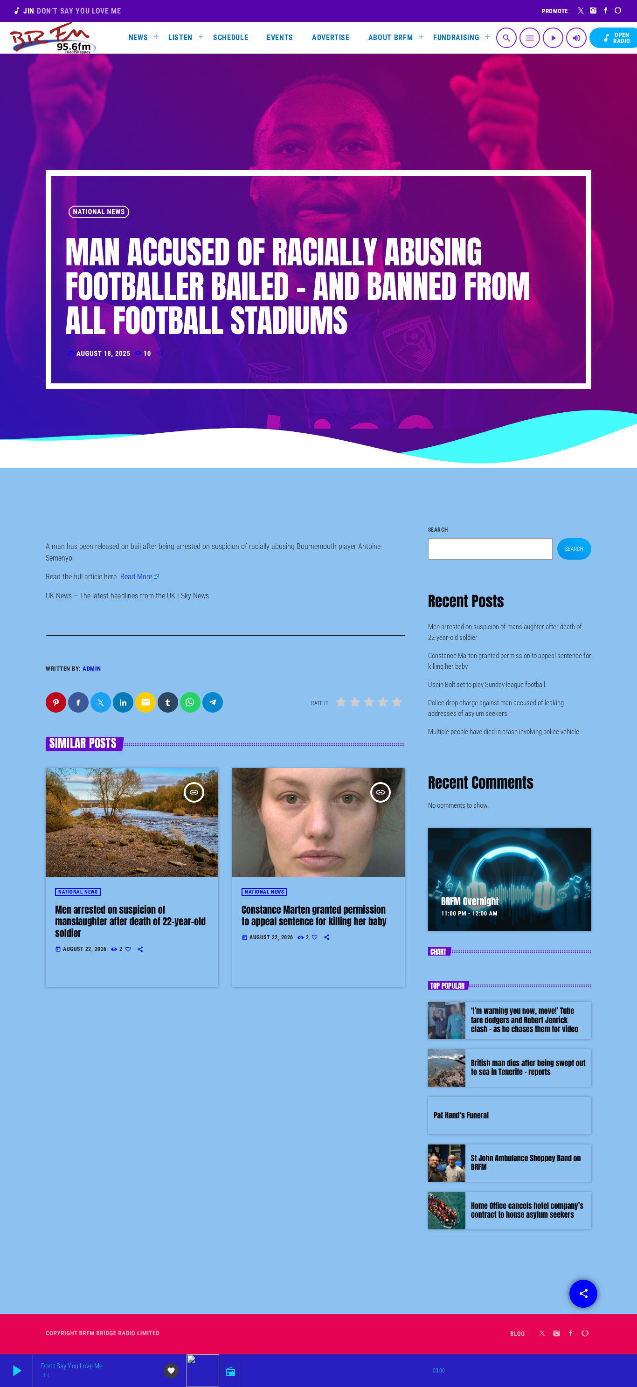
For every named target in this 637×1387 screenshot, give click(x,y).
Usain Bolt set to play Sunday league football (486, 684)
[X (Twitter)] (581, 10)
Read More (136, 576)
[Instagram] (593, 10)
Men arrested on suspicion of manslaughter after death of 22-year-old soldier (130, 921)
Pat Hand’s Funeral (461, 1115)
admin (92, 668)
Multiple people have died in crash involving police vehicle (503, 732)
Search (438, 530)
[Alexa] (618, 10)
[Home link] (53, 38)
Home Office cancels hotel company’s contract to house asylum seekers (527, 1210)
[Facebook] (606, 10)
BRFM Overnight (470, 901)
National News (99, 212)
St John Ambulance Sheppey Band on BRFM (526, 1163)
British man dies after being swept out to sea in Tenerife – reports (528, 1068)
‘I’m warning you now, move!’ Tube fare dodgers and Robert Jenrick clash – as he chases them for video (524, 1020)
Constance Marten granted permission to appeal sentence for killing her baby (314, 915)
